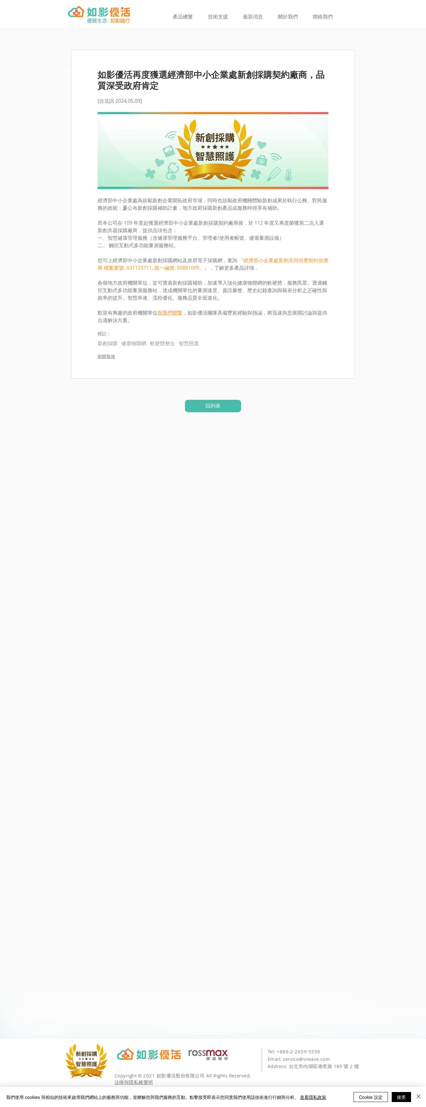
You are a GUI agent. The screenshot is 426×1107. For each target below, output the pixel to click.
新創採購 (108, 343)
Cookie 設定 (371, 1097)
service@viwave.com (306, 1059)
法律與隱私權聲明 (133, 1082)
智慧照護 (189, 343)
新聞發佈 (106, 356)
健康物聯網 (133, 343)
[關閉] (418, 1097)
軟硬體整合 (162, 343)
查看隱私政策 (313, 1097)
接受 (401, 1097)
